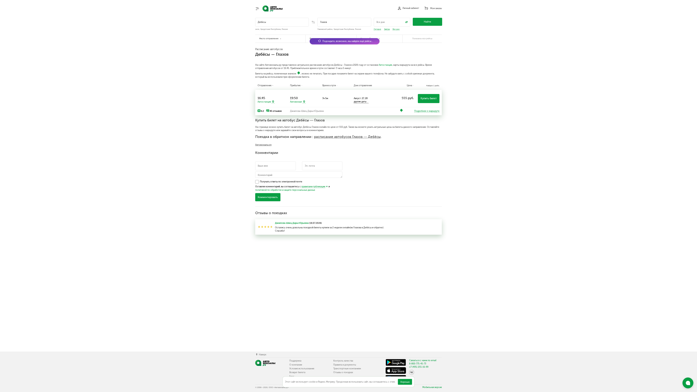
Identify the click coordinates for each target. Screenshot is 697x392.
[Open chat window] (687, 382)
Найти (427, 21)
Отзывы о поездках (343, 372)
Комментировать (268, 197)
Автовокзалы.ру (263, 145)
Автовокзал (296, 102)
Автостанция (385, 65)
